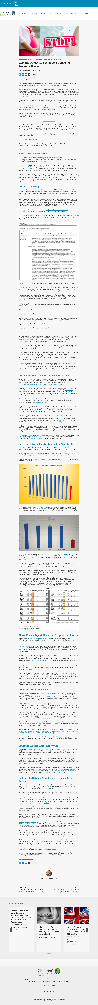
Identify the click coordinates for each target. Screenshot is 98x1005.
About (29, 996)
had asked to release (47, 179)
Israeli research (62, 749)
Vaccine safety (57, 59)
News (48, 996)
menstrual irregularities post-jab (39, 639)
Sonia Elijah (44, 937)
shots (27, 695)
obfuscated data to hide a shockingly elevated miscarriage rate (43, 384)
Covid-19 (32, 59)
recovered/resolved (25, 168)
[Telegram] (10, 3)
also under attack (35, 749)
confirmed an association (40, 660)
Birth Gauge (60, 583)
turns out (60, 192)
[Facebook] (1, 3)
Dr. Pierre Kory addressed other (57, 210)
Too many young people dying (29, 822)
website (53, 849)
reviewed (59, 420)
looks (46, 507)
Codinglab (53, 1000)
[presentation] (49, 915)
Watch (64, 996)
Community (42, 13)
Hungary (62, 556)
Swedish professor (41, 509)
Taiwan (43, 556)
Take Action (35, 996)
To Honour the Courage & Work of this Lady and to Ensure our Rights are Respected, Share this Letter (66, 890)
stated (50, 788)
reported (32, 438)
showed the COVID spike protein (66, 693)
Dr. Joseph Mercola (25, 70)
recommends (53, 130)
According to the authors (27, 666)
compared (34, 566)
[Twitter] (4, 3)
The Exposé (60, 737)
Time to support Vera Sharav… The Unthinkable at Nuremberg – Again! (31, 889)
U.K (22, 556)
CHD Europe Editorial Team (20, 927)
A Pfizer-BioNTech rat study (28, 704)
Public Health (48, 59)
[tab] (47, 953)
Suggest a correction (26, 859)
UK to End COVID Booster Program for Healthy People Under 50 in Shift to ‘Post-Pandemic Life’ (76, 931)
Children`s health (24, 59)
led (56, 705)
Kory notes (72, 455)
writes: (46, 803)
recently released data (42, 459)
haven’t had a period (63, 649)
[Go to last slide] (11, 930)
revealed (66, 190)
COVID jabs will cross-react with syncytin (44, 696)
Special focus (58, 996)
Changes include (24, 646)
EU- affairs (39, 59)
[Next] (87, 930)
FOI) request (40, 724)
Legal (52, 996)
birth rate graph (30, 507)
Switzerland (45, 554)
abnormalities (62, 707)
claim (23, 149)
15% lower (64, 554)
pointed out (40, 402)
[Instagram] (7, 3)
